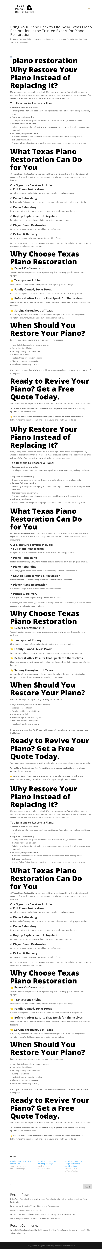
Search (87, 1187)
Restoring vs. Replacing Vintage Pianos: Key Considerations (73, 1163)
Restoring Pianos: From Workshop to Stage (46, 1162)
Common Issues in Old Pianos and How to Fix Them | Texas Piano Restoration (43, 1214)
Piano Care (32, 39)
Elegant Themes (45, 1245)
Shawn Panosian (19, 39)
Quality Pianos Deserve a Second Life (26, 1210)
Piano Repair (60, 39)
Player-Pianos (22, 42)
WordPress (70, 1245)
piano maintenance (46, 39)
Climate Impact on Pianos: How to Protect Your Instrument (35, 1218)
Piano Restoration (74, 39)
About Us (21, 1233)
